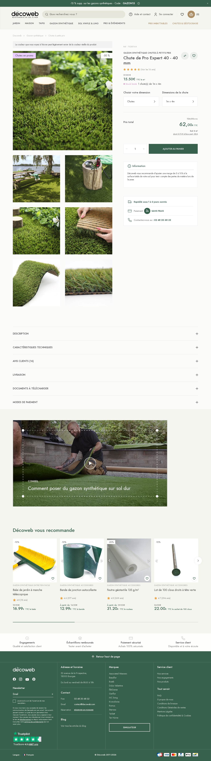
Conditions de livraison (167, 703)
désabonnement (25, 719)
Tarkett (112, 713)
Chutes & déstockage (185, 23)
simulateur (129, 727)
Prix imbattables (157, 23)
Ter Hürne (113, 717)
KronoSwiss (114, 701)
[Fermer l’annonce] (208, 3)
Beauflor (113, 677)
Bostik (111, 681)
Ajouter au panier (173, 148)
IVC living (113, 697)
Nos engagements (165, 677)
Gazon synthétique (61, 23)
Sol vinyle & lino (88, 23)
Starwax (112, 709)
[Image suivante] (54, 560)
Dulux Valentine (116, 685)
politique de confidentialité (33, 722)
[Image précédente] (15, 560)
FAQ (159, 695)
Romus (112, 705)
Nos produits (163, 681)
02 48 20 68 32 (81, 698)
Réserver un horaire (83, 710)
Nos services (162, 673)
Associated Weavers (118, 673)
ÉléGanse (113, 689)
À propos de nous (165, 699)
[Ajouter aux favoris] (194, 56)
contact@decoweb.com (84, 704)
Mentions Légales (164, 711)
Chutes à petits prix (56, 35)
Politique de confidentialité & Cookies (174, 715)
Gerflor (112, 693)
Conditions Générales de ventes (171, 707)
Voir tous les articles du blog (73, 725)
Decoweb (17, 35)
